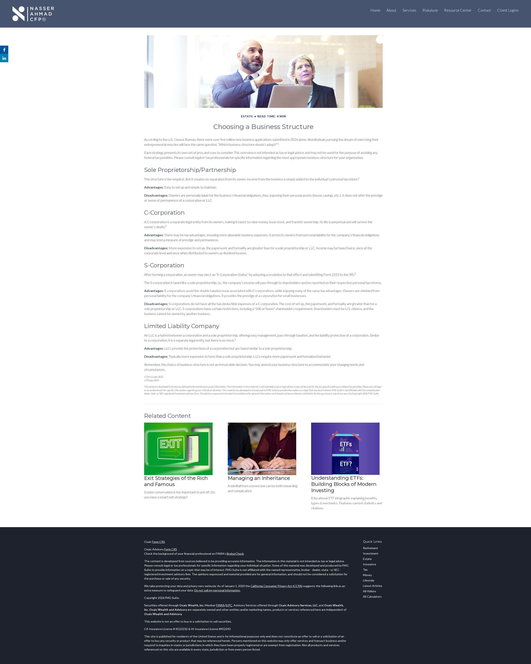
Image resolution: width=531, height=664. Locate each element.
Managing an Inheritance (259, 478)
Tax (365, 569)
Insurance (369, 564)
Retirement (370, 548)
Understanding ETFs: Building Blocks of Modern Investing (343, 484)
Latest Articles (372, 585)
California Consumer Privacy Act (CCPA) (276, 586)
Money (367, 575)
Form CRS (158, 542)
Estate (367, 559)
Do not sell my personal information (217, 590)
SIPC (229, 605)
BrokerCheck (235, 553)
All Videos (369, 591)
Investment (370, 553)
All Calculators (372, 596)
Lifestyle (368, 580)
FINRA (220, 605)
